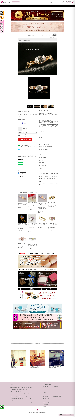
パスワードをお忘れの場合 (49, 35)
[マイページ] (56, 2)
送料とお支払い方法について (52, 37)
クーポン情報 (29, 35)
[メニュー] (62, 2)
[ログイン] (54, 2)
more (31, 402)
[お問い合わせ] (51, 2)
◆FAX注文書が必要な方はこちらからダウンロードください (27, 156)
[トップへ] (5, 2)
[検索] (49, 2)
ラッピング (55, 395)
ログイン (43, 35)
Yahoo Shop (45, 406)
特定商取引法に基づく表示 (57, 396)
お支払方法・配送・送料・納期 (47, 395)
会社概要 (44, 398)
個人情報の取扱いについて (47, 396)
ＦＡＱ (48, 398)
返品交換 (60, 395)
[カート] (59, 2)
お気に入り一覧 (34, 35)
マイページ (38, 35)
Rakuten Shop (45, 404)
